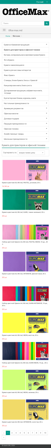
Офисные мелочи (11, 114)
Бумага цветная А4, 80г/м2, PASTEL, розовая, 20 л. (21, 183)
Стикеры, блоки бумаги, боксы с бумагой (20, 80)
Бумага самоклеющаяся (14, 65)
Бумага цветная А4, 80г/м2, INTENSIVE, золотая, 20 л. (22, 422)
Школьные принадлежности (15, 139)
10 (45, 433)
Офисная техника (11, 129)
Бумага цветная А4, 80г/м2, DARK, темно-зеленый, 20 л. (23, 212)
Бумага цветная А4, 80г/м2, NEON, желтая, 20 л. (20, 335)
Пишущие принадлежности (15, 124)
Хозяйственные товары (14, 134)
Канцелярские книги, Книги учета (18, 85)
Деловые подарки (11, 119)
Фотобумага (9, 60)
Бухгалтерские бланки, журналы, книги (20, 98)
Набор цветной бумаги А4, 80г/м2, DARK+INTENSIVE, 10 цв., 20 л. (25, 304)
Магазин (16, 36)
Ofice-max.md (15, 30)
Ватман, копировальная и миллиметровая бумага (24, 55)
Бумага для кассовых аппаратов (17, 70)
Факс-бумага (9, 75)
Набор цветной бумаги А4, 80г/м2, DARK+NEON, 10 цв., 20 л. (25, 363)
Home (8, 36)
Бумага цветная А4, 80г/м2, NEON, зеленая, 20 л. (20, 392)
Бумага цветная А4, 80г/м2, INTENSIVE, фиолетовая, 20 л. (24, 274)
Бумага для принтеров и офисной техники (22, 50)
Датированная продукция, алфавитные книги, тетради (23, 92)
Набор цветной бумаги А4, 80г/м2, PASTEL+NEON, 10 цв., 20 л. (25, 243)
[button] (42, 2)
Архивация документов (13, 108)
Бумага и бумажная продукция (16, 45)
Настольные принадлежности (16, 103)
